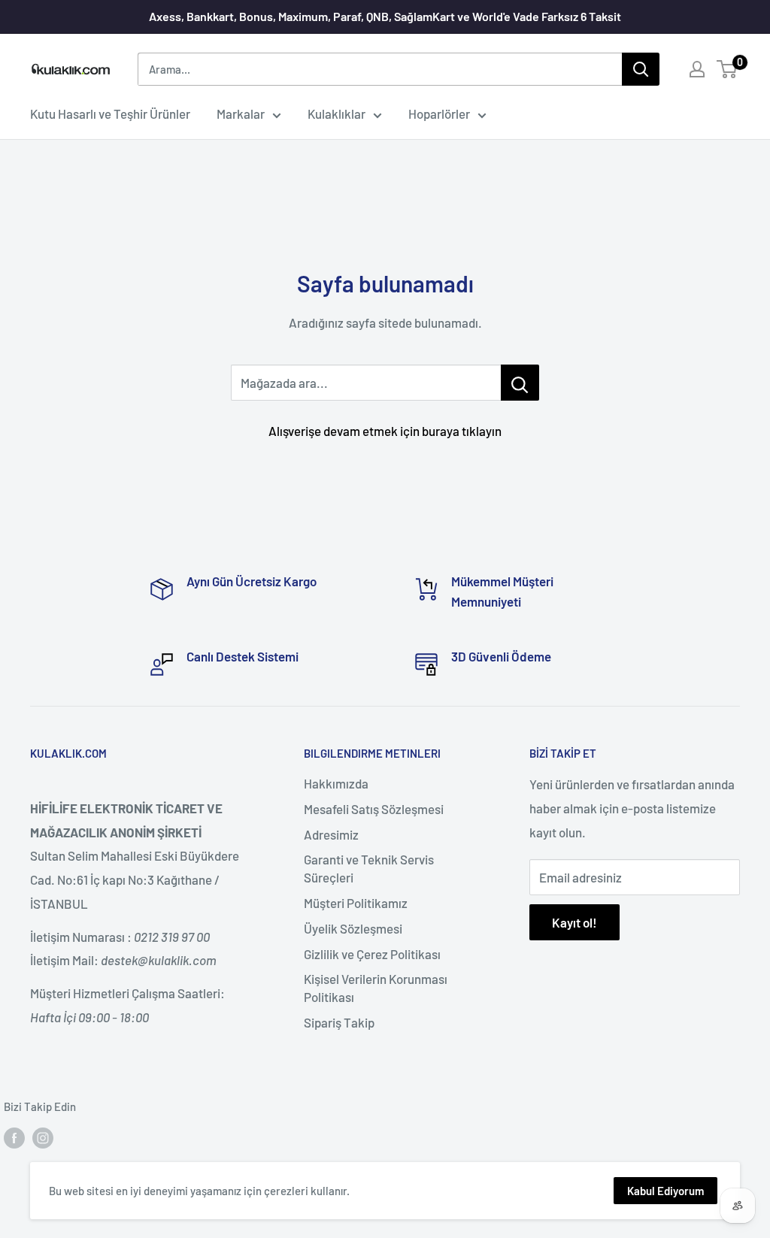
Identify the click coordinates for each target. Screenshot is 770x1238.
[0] (727, 69)
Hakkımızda (336, 783)
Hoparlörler (439, 113)
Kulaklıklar (336, 113)
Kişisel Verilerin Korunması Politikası (375, 987)
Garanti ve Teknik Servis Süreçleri (369, 868)
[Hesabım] (697, 69)
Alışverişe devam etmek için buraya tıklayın (385, 430)
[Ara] (640, 69)
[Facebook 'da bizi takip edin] (14, 1137)
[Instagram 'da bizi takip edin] (42, 1137)
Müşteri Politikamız (356, 902)
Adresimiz (331, 834)
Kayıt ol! (574, 922)
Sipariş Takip (339, 1022)
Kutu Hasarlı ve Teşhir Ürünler (110, 113)
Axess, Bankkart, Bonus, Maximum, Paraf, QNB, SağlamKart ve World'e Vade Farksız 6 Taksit (385, 16)
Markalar (241, 113)
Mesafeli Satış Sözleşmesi (374, 808)
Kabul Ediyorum (665, 1190)
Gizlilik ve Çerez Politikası (372, 953)
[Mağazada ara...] (520, 383)
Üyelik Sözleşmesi (353, 928)
